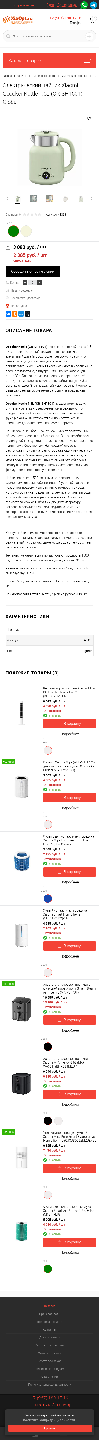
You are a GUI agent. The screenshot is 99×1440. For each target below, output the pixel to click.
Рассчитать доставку (25, 298)
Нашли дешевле (22, 290)
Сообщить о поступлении (32, 271)
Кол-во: (15, 282)
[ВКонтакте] (8, 314)
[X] (27, 314)
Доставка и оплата (49, 1321)
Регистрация (67, 5)
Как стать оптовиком (49, 1345)
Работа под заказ (49, 1361)
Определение (24, 5)
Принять (50, 1428)
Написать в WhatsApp (49, 1404)
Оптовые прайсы (49, 1353)
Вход (50, 5)
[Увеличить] (49, 157)
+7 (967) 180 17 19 (49, 1398)
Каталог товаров (24, 60)
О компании (49, 1376)
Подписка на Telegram (49, 1369)
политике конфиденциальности (49, 1420)
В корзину (72, 723)
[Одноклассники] (14, 314)
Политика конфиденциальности (49, 1384)
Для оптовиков (49, 1337)
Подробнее (69, 734)
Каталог (49, 1306)
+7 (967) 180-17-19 (66, 18)
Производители (49, 1314)
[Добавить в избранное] (89, 119)
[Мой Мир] (21, 314)
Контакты (49, 1329)
